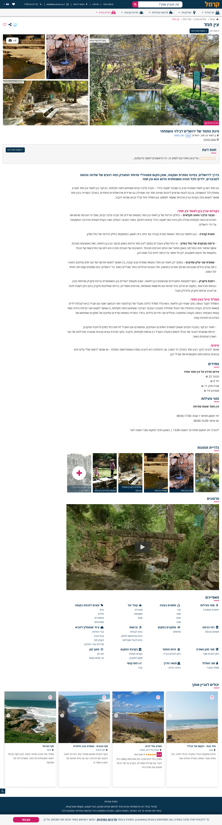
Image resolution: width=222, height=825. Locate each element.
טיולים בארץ (105, 12)
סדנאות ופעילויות (160, 12)
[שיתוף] (10, 24)
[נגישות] (2, 791)
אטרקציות (186, 12)
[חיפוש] (135, 4)
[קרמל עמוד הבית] (209, 4)
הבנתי (26, 820)
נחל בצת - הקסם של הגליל (201, 746)
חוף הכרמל (48, 746)
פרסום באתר (108, 4)
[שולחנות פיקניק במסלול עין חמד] (45, 103)
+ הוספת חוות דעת (199, 30)
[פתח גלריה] (79, 473)
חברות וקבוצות (131, 12)
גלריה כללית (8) (211, 123)
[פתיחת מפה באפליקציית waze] (15, 24)
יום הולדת (209, 12)
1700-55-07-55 (31, 4)
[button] (170, 716)
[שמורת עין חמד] (24, 56)
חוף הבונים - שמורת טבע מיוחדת (90, 746)
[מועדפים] (13, 4)
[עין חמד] (154, 79)
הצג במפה (179, 135)
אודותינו (95, 4)
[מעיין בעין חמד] (67, 56)
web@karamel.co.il (55, 4)
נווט (188, 135)
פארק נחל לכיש (153, 746)
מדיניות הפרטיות (107, 819)
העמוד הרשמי (78, 4)
